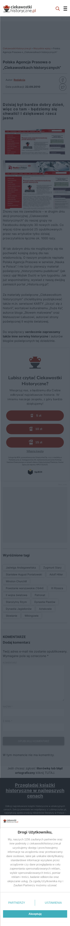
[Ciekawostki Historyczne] (22, 8)
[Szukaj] (57, 8)
